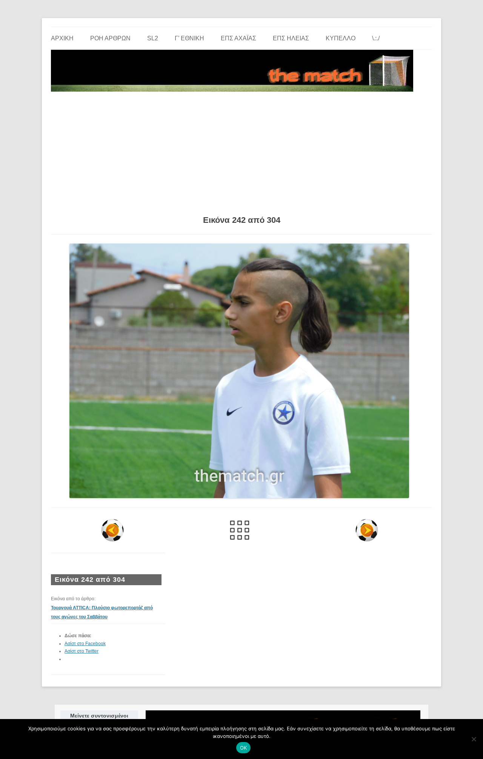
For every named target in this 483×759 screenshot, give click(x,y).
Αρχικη (62, 38)
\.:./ (376, 38)
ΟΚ (243, 748)
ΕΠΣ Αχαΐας (238, 38)
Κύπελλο (340, 38)
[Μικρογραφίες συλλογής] (239, 530)
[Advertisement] (241, 151)
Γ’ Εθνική (189, 38)
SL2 (152, 38)
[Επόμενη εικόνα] (366, 530)
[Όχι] (473, 739)
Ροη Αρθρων (110, 38)
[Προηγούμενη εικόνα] (112, 530)
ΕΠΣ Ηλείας (291, 38)
